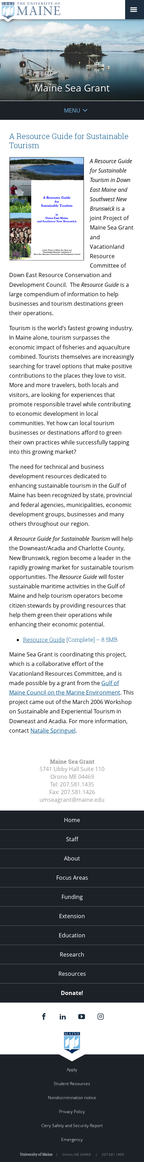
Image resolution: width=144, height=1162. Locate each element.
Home (72, 820)
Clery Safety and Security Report (72, 1125)
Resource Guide (44, 639)
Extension (72, 916)
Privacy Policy (72, 1111)
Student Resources (72, 1084)
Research (72, 954)
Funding (72, 897)
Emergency (72, 1139)
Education (72, 935)
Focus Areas (72, 877)
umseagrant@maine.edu (72, 800)
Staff (72, 839)
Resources (72, 974)
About (72, 858)
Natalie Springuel (52, 730)
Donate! (72, 993)
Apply (72, 1070)
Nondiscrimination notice (72, 1098)
